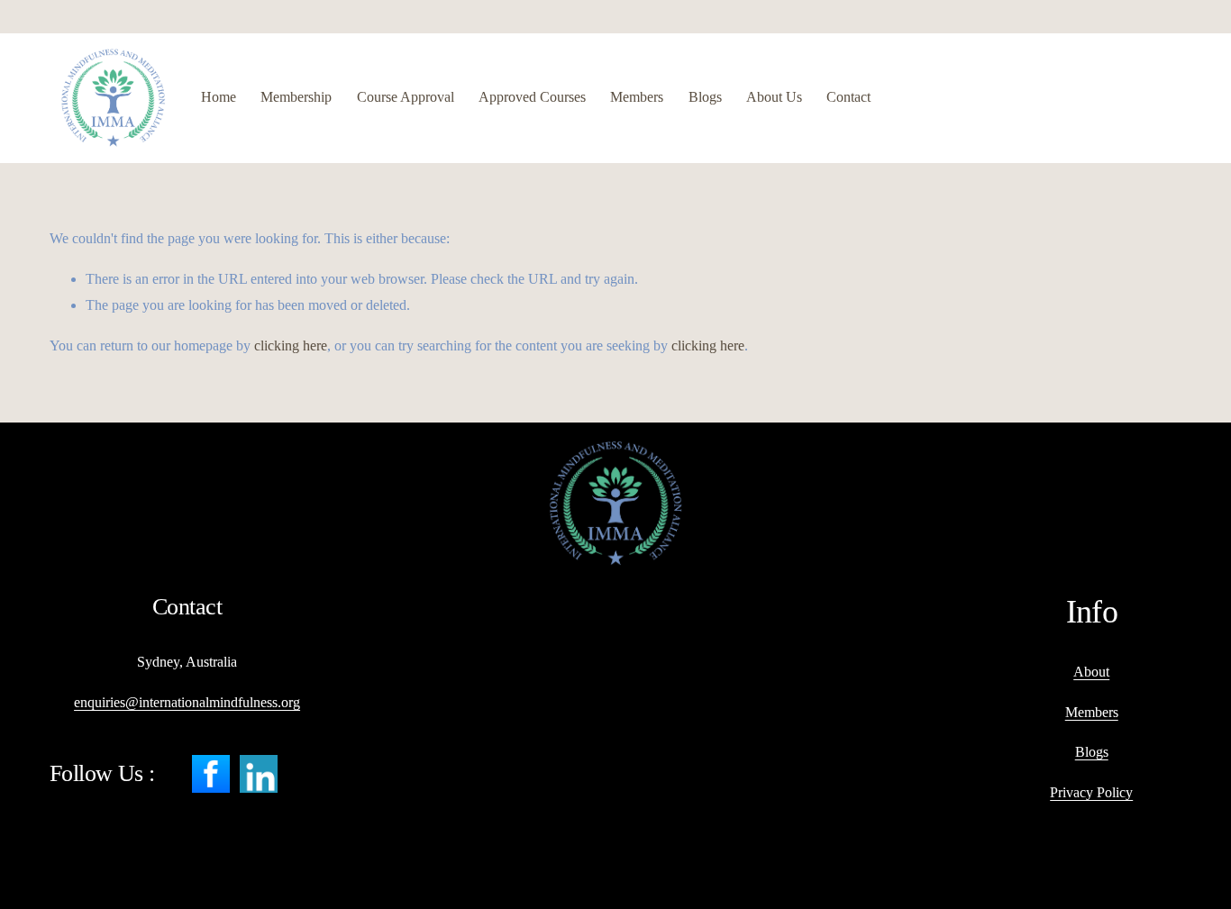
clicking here (290, 345)
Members (636, 97)
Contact (848, 97)
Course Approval (405, 97)
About (1091, 671)
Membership (296, 97)
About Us (774, 97)
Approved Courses (532, 97)
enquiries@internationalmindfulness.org (187, 702)
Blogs (705, 97)
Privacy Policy (1091, 792)
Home (218, 97)
